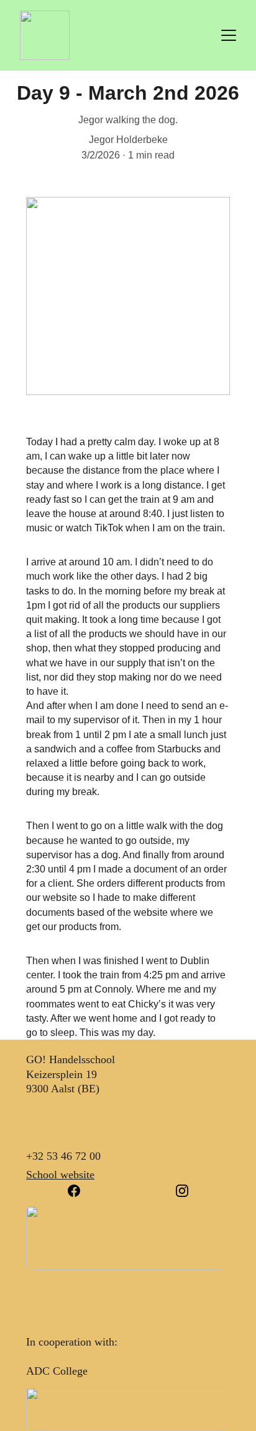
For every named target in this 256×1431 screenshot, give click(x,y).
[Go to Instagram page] (182, 1191)
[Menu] (228, 35)
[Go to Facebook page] (80, 1191)
